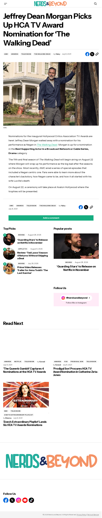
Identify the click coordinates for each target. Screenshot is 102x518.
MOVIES (21, 235)
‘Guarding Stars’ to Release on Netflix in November (32, 241)
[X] (12, 500)
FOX (65, 361)
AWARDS (14, 54)
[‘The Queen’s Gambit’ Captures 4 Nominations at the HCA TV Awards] (26, 345)
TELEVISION (26, 54)
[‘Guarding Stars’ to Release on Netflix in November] (9, 239)
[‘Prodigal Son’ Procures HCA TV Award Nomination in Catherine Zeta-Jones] (76, 345)
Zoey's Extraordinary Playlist (18, 415)
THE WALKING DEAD (42, 54)
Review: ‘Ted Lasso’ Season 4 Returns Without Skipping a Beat (32, 255)
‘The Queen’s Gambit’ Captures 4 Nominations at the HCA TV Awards (24, 370)
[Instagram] (18, 500)
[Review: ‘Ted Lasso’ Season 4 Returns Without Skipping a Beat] (9, 254)
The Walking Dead (47, 144)
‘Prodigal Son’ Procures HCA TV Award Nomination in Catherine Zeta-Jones (75, 372)
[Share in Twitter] (92, 54)
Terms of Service (93, 515)
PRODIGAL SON (77, 361)
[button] (5, 3)
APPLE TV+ (22, 249)
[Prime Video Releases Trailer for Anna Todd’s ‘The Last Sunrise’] (9, 268)
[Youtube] (25, 500)
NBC (6, 411)
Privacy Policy (81, 515)
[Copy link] (97, 54)
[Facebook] (5, 500)
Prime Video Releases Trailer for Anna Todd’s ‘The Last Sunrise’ (32, 270)
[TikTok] (31, 500)
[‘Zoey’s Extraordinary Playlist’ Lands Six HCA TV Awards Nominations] (26, 395)
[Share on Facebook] (87, 54)
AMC (6, 54)
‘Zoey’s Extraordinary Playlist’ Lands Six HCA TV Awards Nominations (25, 423)
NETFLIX (17, 361)
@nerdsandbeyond (77, 297)
